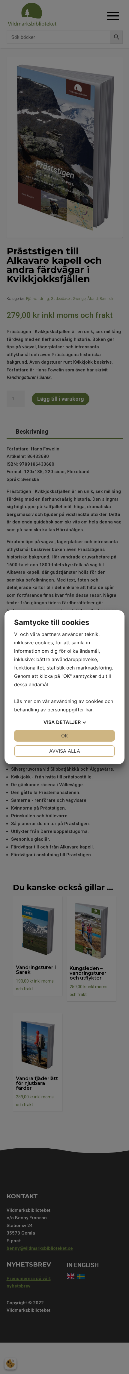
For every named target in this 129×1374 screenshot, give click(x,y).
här (89, 710)
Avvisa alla (64, 751)
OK (64, 736)
